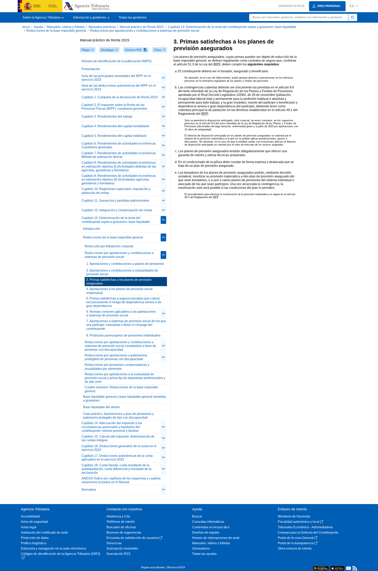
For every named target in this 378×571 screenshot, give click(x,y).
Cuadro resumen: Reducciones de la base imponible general (121, 389)
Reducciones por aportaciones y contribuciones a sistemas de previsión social (144, 30)
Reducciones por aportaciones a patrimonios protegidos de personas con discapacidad (116, 357)
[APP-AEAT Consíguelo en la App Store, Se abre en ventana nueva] (337, 568)
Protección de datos (35, 537)
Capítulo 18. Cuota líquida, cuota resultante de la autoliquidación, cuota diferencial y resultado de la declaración (116, 468)
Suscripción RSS (119, 553)
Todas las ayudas (204, 553)
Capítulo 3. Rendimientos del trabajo (107, 116)
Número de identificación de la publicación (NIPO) (116, 61)
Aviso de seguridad (34, 521)
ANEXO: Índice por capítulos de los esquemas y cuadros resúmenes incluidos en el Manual (121, 480)
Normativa (89, 489)
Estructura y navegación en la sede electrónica (53, 548)
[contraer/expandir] (163, 78)
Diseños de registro (205, 532)
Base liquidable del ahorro (101, 407)
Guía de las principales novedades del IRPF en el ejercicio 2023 (116, 77)
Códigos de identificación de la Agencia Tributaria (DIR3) (60, 553)
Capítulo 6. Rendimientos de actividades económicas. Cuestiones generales (119, 145)
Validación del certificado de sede (44, 532)
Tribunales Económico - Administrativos (305, 527)
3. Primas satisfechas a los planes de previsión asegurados (119, 281)
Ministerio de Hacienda (294, 516)
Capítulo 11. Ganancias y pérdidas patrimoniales (115, 200)
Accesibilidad (30, 516)
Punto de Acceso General (295, 537)
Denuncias (114, 543)
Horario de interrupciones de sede (216, 537)
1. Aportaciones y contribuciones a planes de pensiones (125, 263)
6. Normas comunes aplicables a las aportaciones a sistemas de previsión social (121, 313)
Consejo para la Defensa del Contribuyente (308, 532)
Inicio (26, 27)
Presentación (91, 69)
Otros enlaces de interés (295, 548)
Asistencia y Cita (118, 516)
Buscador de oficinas (121, 527)
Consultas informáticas (208, 521)
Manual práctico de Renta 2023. (142, 27)
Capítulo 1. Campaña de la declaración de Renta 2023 (120, 97)
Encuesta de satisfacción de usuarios (132, 537)
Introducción (91, 228)
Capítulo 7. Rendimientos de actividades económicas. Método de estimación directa (119, 155)
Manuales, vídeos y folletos (66, 27)
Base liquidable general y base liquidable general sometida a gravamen (124, 398)
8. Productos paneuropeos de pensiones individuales (123, 335)
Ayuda (38, 27)
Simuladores (201, 548)
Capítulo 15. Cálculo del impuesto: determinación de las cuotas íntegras (118, 438)
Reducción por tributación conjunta (109, 246)
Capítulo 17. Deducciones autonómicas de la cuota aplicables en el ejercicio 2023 (117, 457)
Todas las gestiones (132, 17)
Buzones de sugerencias (124, 532)
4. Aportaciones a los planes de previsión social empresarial (119, 290)
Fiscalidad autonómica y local (298, 521)
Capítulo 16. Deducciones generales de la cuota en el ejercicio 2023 (119, 447)
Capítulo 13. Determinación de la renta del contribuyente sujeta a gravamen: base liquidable (232, 27)
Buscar (197, 516)
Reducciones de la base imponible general (56, 30)
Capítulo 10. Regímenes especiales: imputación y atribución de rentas (116, 190)
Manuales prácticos (102, 27)
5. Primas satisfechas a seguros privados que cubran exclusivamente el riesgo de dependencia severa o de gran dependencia (123, 302)
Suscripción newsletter (122, 548)
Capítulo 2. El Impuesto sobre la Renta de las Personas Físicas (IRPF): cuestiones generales (114, 106)
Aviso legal (28, 527)
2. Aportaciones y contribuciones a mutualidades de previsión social (122, 272)
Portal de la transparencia (296, 543)
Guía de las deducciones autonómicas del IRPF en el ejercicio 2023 (119, 87)
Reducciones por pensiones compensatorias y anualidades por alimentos (117, 366)
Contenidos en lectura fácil (210, 527)
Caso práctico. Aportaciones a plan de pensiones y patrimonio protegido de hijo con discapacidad (118, 415)
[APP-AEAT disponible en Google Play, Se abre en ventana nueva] (321, 568)
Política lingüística (33, 543)
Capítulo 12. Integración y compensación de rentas (117, 210)
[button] (353, 6)
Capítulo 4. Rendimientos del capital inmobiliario (115, 126)
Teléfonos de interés (121, 521)
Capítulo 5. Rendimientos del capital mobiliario (114, 135)
